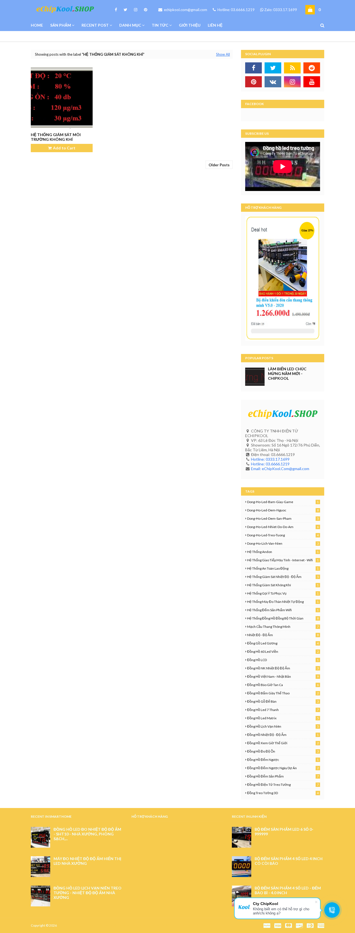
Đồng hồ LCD (283, 660)
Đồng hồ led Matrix (283, 718)
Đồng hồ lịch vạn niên (283, 726)
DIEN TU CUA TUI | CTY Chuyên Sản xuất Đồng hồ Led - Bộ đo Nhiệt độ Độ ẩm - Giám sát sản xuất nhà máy (134, 925)
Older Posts (219, 165)
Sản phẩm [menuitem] (60, 25)
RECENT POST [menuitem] (95, 25)
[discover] (299, 926)
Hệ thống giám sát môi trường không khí (56, 137)
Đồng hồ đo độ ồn (283, 751)
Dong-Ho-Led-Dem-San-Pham (283, 518)
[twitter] (125, 9)
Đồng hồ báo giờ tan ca (283, 685)
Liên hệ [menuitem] (215, 25)
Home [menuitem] (37, 25)
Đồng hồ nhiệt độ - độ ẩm (283, 735)
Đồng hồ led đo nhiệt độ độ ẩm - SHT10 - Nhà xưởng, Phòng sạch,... (87, 834)
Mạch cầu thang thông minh (283, 626)
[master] (288, 926)
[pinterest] (144, 9)
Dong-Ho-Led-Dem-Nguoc (283, 510)
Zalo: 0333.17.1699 (280, 9)
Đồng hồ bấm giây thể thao (283, 693)
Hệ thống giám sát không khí (283, 585)
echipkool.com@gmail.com (185, 9)
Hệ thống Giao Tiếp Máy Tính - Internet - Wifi (283, 560)
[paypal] (267, 926)
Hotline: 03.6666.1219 (236, 9)
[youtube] (311, 81)
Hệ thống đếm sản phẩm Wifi (283, 610)
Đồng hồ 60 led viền (283, 651)
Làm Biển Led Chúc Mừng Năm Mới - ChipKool (287, 373)
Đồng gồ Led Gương (283, 643)
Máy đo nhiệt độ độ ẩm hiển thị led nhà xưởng (87, 861)
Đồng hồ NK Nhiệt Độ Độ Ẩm (283, 668)
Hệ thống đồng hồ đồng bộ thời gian (283, 618)
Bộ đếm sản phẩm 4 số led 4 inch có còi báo (289, 861)
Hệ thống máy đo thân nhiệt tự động (283, 602)
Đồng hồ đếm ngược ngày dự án (283, 768)
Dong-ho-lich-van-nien (283, 543)
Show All (223, 54)
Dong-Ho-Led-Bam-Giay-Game (283, 502)
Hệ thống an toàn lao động (283, 568)
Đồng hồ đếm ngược (283, 760)
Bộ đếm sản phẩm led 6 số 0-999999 (284, 831)
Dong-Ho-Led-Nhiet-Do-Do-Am (283, 527)
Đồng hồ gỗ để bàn (283, 701)
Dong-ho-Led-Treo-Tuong (283, 535)
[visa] (277, 926)
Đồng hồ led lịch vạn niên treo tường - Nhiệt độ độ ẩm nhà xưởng (87, 893)
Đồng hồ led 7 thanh (283, 710)
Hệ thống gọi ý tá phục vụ (283, 593)
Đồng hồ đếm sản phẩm (283, 776)
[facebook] (116, 9)
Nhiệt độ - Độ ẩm (283, 635)
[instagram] (135, 9)
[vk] (273, 81)
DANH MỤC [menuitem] (130, 25)
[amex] (320, 926)
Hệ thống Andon (283, 552)
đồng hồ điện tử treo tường (283, 784)
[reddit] (311, 67)
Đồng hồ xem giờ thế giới (283, 743)
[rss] (292, 67)
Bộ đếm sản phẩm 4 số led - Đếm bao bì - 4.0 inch (288, 890)
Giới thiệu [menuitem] (190, 25)
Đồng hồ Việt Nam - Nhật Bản (283, 676)
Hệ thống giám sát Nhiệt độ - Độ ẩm (283, 577)
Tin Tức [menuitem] (160, 25)
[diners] (310, 926)
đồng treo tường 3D (283, 793)
